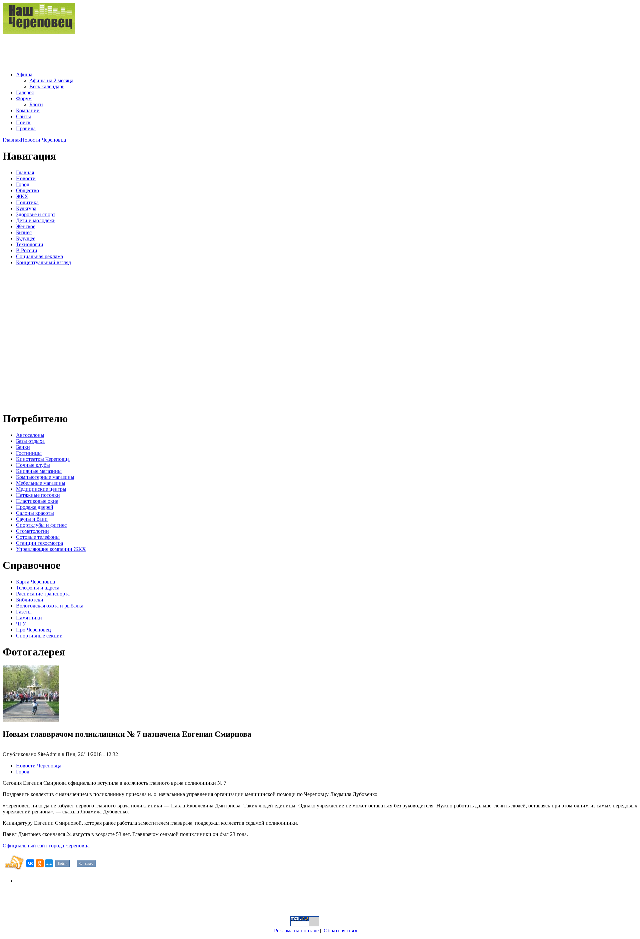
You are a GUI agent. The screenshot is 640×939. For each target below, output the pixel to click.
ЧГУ (21, 623)
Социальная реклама (39, 256)
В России (26, 250)
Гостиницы (29, 453)
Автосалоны (30, 435)
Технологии (29, 244)
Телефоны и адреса (37, 587)
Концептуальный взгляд (43, 262)
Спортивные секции (39, 635)
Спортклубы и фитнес (41, 525)
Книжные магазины (39, 471)
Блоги (36, 104)
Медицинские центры (41, 489)
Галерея (25, 92)
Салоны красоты (35, 513)
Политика (27, 202)
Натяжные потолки (38, 495)
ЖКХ (22, 196)
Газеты (24, 611)
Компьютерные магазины (45, 477)
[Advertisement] (124, 50)
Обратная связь (341, 930)
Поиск (23, 122)
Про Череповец (33, 629)
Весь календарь (46, 86)
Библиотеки (29, 599)
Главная (12, 140)
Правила (26, 128)
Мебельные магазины (40, 483)
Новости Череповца (43, 140)
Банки (23, 447)
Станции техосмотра (39, 543)
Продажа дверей (34, 507)
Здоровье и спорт (35, 214)
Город (22, 184)
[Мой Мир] (49, 863)
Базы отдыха (30, 441)
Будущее (25, 238)
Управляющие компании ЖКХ (51, 549)
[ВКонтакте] (30, 863)
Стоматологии (32, 531)
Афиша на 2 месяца (51, 80)
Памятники (29, 617)
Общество (27, 190)
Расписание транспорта (43, 593)
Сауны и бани (32, 519)
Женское (25, 226)
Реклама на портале (296, 930)
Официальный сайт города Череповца (46, 845)
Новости (26, 178)
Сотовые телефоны (38, 537)
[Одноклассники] (40, 863)
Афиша (24, 74)
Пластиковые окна (37, 501)
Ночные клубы (33, 465)
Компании (28, 110)
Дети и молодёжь (35, 220)
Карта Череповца (35, 581)
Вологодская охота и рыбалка (49, 605)
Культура (26, 208)
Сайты (23, 116)
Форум (24, 98)
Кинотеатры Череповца (43, 459)
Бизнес (24, 232)
